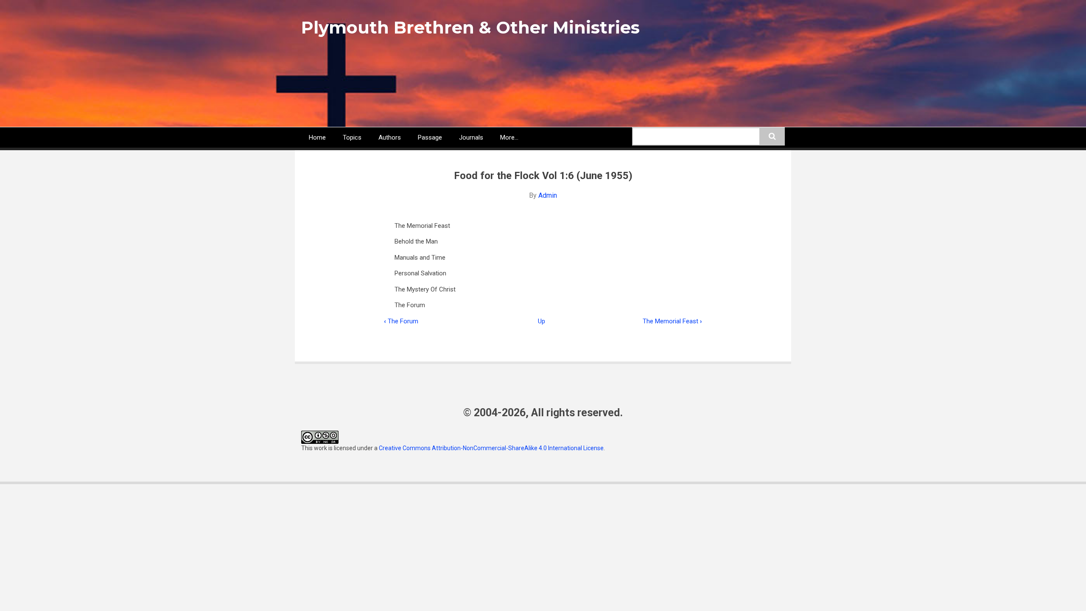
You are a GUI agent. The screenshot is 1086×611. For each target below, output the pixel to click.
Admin (547, 195)
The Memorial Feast (422, 226)
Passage (430, 137)
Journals (471, 137)
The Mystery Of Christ (425, 289)
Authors (389, 137)
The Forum (410, 305)
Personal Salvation (420, 273)
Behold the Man (416, 241)
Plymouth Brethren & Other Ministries (470, 27)
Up (541, 321)
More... (509, 137)
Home (317, 137)
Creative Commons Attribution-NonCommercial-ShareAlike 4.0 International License (491, 448)
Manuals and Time (420, 257)
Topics (352, 137)
